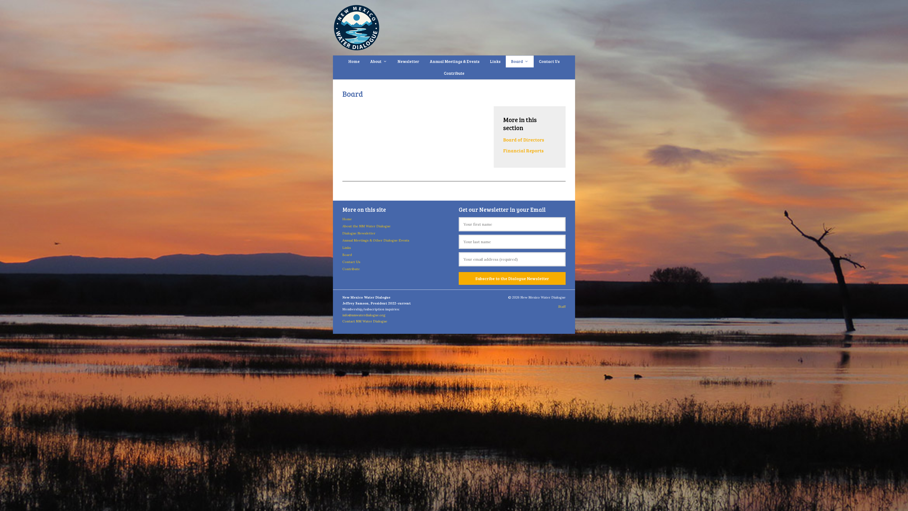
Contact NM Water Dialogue (364, 321)
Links (495, 61)
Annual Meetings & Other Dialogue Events (375, 240)
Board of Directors (523, 139)
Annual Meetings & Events (455, 61)
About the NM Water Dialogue (366, 226)
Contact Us (549, 61)
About (375, 61)
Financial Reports (523, 150)
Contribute (454, 73)
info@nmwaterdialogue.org (363, 315)
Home (354, 61)
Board (517, 61)
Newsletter (408, 61)
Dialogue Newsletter (358, 233)
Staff (562, 306)
